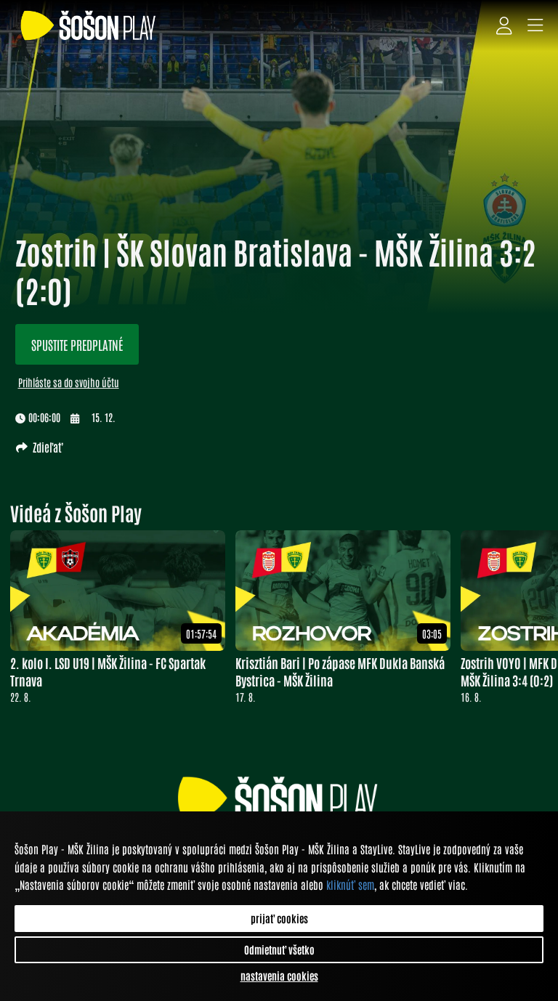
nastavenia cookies (279, 975)
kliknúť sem (350, 884)
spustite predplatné (77, 344)
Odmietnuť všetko (279, 949)
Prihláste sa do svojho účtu (68, 382)
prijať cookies (279, 918)
